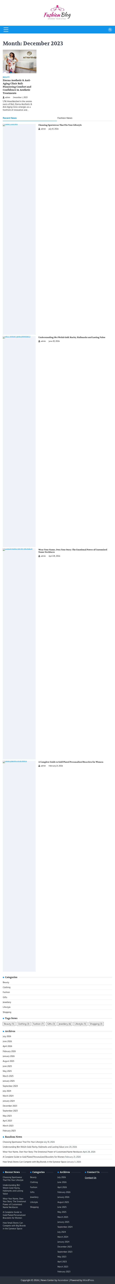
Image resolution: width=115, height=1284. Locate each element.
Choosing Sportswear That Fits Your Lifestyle (60, 125)
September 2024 (10, 1086)
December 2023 (10, 1106)
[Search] (110, 30)
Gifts (5, 997)
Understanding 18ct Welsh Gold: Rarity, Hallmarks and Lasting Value (71, 337)
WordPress (88, 1280)
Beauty (6, 77)
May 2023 (7, 1116)
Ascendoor (63, 1280)
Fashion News (65, 118)
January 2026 (9, 1056)
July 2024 (7, 1091)
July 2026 (7, 1036)
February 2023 (9, 1130)
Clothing (6, 987)
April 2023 (7, 1120)
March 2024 (8, 1096)
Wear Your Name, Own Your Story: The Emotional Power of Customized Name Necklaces (42, 1152)
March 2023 (8, 1125)
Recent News (10, 118)
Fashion (6, 992)
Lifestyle (7, 1007)
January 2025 (9, 1081)
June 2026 (7, 1041)
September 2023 (10, 1111)
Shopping (7, 1012)
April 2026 (7, 1046)
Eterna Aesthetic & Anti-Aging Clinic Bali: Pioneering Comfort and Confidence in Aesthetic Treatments (17, 86)
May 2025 (7, 1071)
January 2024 (9, 1101)
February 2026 (9, 1051)
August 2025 (8, 1061)
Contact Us (90, 1177)
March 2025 (8, 1076)
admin (7, 97)
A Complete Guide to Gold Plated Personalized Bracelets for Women (70, 762)
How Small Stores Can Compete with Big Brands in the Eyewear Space (34, 1162)
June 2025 (7, 1066)
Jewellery (7, 1002)
